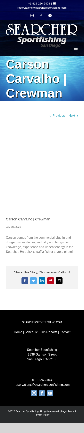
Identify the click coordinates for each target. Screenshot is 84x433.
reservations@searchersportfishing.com (42, 7)
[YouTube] (50, 393)
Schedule (31, 332)
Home (18, 332)
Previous (59, 115)
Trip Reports (48, 332)
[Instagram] (34, 393)
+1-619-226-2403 (39, 3)
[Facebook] (42, 393)
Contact (65, 332)
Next (72, 115)
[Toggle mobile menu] (76, 50)
